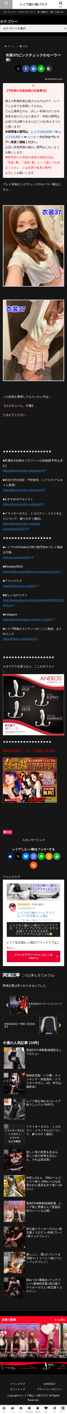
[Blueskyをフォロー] (25, 856)
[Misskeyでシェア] (21, 789)
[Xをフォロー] (18, 856)
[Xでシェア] (18, 68)
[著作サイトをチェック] (10, 856)
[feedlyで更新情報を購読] (56, 856)
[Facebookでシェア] (25, 68)
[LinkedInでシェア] (56, 789)
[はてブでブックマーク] (33, 68)
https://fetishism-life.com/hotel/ (22, 504)
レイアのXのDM (41, 131)
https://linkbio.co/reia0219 (19, 638)
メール (32, 136)
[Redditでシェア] (36, 789)
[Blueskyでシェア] (15, 789)
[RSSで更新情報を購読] (33, 865)
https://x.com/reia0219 (17, 557)
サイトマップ (17, 1389)
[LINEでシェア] (41, 68)
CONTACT (50, 1383)
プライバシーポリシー (49, 1389)
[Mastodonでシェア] (10, 789)
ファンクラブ (17, 1383)
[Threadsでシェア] (31, 789)
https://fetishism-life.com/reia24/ (23, 490)
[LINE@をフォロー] (41, 856)
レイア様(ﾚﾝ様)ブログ (33, 4)
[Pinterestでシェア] (51, 789)
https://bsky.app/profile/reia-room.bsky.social (30, 571)
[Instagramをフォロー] (33, 856)
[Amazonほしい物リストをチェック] (49, 856)
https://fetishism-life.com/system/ (23, 470)
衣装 (9, 832)
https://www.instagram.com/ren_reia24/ (27, 619)
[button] (48, 68)
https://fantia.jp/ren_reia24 (19, 585)
